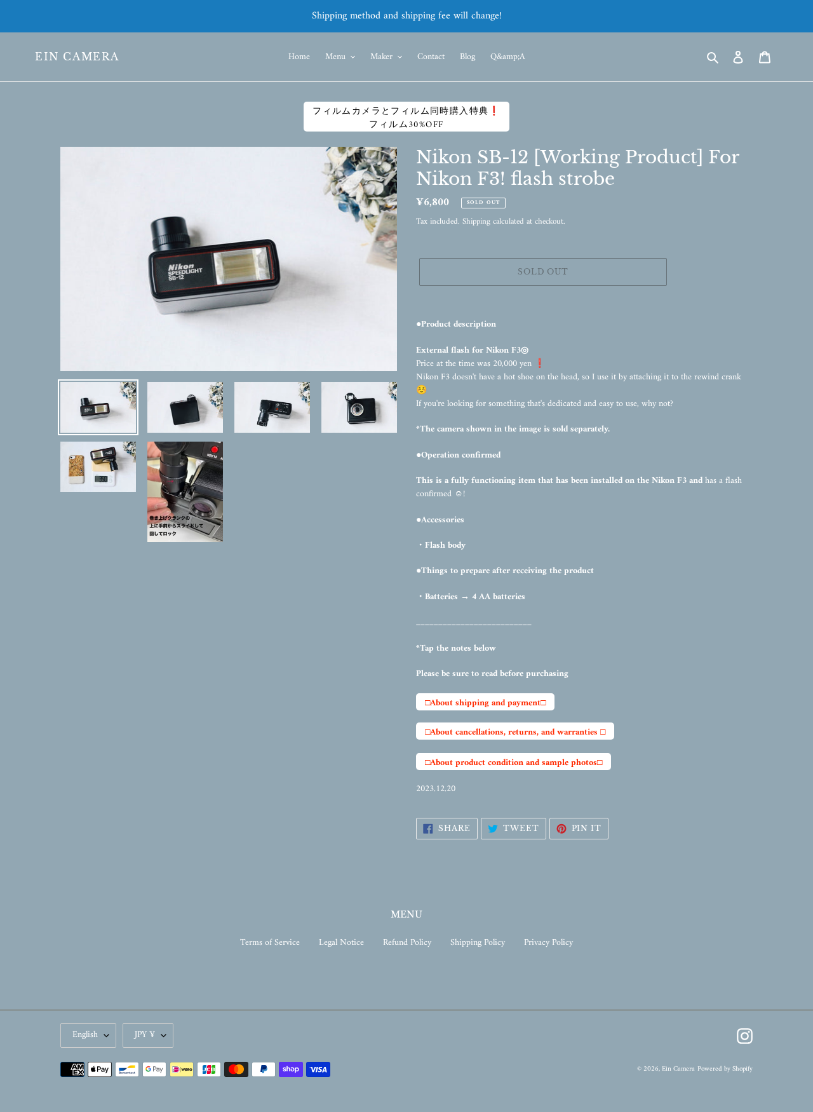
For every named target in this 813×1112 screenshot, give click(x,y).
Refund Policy (407, 943)
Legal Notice (341, 943)
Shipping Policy (477, 943)
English (85, 1035)
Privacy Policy (548, 943)
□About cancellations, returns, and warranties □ (515, 732)
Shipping (476, 221)
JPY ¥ (145, 1035)
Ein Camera (77, 57)
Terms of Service (270, 943)
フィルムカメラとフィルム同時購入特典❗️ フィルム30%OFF (406, 118)
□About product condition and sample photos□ (513, 762)
